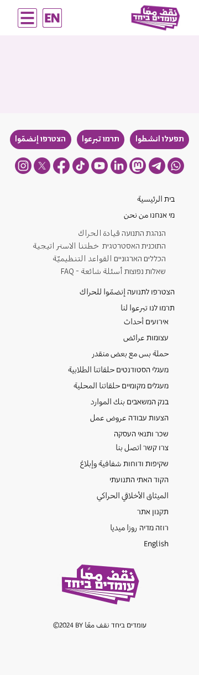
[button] (159, 139)
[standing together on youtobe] (99, 165)
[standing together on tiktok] (80, 165)
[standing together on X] (42, 165)
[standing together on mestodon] (137, 165)
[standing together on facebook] (61, 165)
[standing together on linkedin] (119, 165)
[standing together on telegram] (157, 165)
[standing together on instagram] (23, 165)
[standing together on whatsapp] (175, 165)
